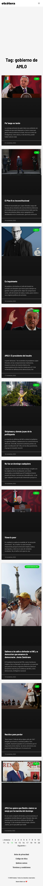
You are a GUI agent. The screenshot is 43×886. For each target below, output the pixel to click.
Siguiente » (22, 846)
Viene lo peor (10, 537)
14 (16, 842)
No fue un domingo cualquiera (18, 463)
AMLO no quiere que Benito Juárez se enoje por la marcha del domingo (21, 809)
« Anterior (6, 840)
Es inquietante (11, 281)
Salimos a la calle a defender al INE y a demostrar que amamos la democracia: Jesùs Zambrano (21, 654)
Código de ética (21, 859)
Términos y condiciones (21, 867)
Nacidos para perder (14, 734)
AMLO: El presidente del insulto (18, 355)
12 (8, 842)
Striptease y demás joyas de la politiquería (18, 432)
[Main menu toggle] (39, 3)
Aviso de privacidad (21, 854)
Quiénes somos (21, 863)
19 (35, 842)
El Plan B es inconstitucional (17, 200)
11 (4, 842)
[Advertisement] (21, 34)
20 (39, 842)
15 (20, 842)
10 (38, 839)
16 (23, 842)
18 (31, 842)
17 (27, 842)
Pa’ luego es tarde (12, 123)
